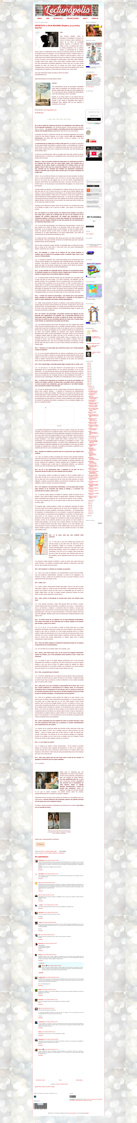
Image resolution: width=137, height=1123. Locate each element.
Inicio (60, 1080)
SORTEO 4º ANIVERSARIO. (95, 331)
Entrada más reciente (40, 1080)
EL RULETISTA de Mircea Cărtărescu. (93, 491)
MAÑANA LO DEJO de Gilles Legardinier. (92, 469)
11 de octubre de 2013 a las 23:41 (50, 999)
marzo (89, 510)
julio (89, 503)
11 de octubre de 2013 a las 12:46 (48, 882)
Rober (39, 1008)
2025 (88, 364)
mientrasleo (41, 999)
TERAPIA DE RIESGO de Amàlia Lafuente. (93, 429)
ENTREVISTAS (58, 18)
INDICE (85, 18)
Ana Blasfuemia (41, 977)
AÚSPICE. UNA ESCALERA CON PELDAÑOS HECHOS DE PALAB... (93, 472)
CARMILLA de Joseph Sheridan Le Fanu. (92, 423)
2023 (88, 368)
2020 (88, 373)
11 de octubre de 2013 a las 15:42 (51, 912)
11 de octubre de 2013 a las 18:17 (50, 943)
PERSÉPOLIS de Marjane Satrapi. (93, 343)
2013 (88, 384)
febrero (90, 512)
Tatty (39, 882)
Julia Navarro (62, 853)
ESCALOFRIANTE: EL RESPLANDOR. (92, 401)
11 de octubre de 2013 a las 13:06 (47, 894)
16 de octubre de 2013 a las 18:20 (51, 1039)
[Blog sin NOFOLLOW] (90, 254)
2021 (88, 371)
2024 (88, 366)
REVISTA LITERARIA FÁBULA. (92, 413)
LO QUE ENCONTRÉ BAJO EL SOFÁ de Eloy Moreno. (93, 478)
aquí (42, 112)
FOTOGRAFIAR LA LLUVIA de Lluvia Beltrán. (93, 437)
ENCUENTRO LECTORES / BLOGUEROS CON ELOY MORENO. (93, 485)
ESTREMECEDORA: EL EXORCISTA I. (92, 394)
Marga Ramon (41, 1039)
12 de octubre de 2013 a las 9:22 (48, 1031)
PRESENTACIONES (73, 18)
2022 (88, 369)
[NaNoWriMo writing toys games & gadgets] (94, 66)
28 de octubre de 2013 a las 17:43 (51, 1049)
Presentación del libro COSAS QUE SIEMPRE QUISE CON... (93, 441)
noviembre (90, 388)
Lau (39, 894)
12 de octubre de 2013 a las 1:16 (47, 1008)
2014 (88, 383)
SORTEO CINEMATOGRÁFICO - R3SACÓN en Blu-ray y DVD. (93, 433)
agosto (89, 501)
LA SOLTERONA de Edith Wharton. (93, 482)
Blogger (87, 1113)
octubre (90, 389)
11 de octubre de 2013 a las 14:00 (51, 904)
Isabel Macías (41, 912)
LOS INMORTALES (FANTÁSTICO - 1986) (96, 337)
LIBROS (39, 18)
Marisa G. (44, 965)
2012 (88, 515)
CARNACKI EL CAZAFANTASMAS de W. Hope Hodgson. (93, 397)
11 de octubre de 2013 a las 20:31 (52, 977)
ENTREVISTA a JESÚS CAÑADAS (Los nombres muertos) (92, 419)
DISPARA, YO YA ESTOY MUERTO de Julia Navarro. (93, 497)
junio (89, 505)
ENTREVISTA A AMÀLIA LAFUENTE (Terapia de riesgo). (93, 426)
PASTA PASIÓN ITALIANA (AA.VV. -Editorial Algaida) (93, 409)
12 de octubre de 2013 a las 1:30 (50, 1021)
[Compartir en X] (62, 851)
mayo (89, 506)
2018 (88, 376)
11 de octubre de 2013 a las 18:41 (49, 954)
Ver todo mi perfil (90, 86)
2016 (88, 379)
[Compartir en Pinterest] (65, 851)
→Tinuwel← (41, 904)
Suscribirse (94, 119)
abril (89, 508)
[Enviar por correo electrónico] (60, 851)
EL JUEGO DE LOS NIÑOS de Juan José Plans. (93, 406)
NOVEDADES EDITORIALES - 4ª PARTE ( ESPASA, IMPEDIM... (92, 449)
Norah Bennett (41, 860)
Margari (40, 989)
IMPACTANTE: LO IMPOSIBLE (95, 346)
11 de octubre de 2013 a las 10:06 (52, 860)
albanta (40, 1031)
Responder (40, 869)
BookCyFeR (40, 943)
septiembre (90, 500)
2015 (88, 381)
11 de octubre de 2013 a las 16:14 (47, 934)
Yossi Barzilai (41, 1021)
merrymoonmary (72, 1113)
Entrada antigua (79, 1080)
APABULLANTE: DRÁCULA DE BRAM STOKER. (93, 403)
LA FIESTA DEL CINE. (92, 438)
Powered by (90, 123)
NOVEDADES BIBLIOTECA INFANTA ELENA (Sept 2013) (93, 415)
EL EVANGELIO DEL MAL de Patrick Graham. (93, 392)
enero (89, 513)
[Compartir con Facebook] (64, 851)
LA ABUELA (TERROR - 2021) (96, 353)
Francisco (40, 954)
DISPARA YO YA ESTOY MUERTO (45, 853)
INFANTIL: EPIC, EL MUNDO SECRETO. (93, 494)
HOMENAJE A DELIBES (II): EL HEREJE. (93, 488)
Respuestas (42, 963)
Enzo (39, 934)
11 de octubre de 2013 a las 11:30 (51, 873)
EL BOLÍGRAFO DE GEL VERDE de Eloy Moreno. (92, 445)
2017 (88, 378)
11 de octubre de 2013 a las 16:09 (49, 922)
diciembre (90, 386)
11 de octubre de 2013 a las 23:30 (49, 989)
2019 (88, 374)
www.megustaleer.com (50, 110)
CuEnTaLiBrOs (41, 873)
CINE (47, 18)
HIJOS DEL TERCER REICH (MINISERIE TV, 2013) (93, 476)
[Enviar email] (88, 132)
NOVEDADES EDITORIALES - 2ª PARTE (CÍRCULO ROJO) (93, 458)
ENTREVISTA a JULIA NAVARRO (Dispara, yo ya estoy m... (93, 466)
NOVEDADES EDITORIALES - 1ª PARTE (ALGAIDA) (92, 462)
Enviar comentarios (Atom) (62, 1084)
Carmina (40, 922)
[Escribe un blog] (61, 851)
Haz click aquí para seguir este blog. (94, 246)
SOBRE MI (95, 18)
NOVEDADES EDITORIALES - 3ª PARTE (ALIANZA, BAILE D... (92, 454)
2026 (88, 363)
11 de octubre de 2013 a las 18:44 (54, 965)
